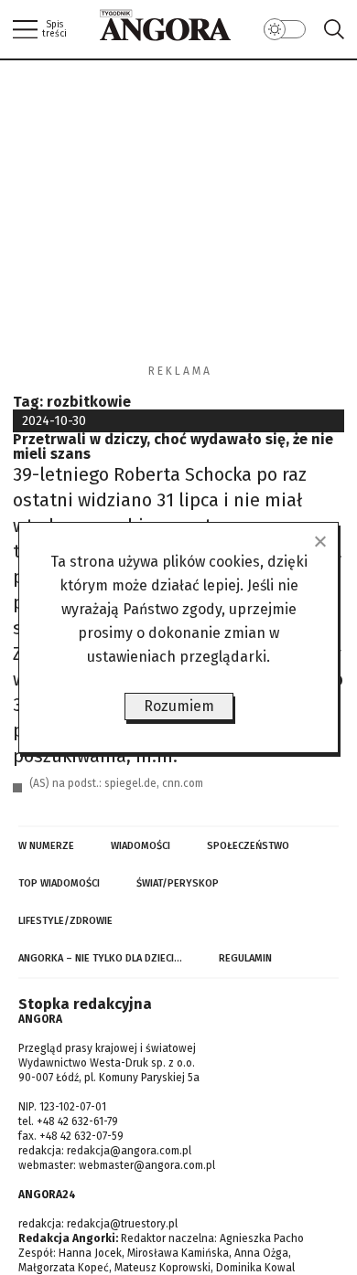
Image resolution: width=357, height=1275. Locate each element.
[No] (319, 541)
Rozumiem (179, 706)
